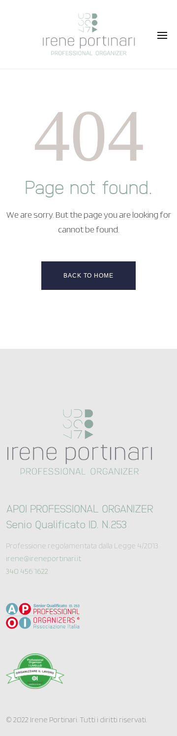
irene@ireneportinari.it (43, 558)
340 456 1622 (27, 571)
